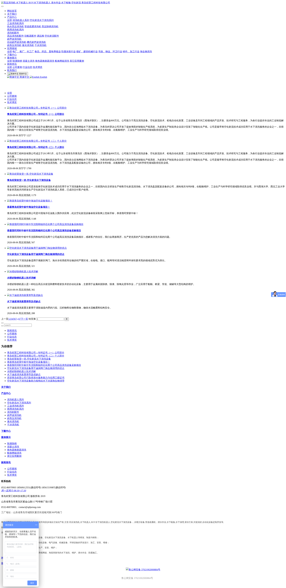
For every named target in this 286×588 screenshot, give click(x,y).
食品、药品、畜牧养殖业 (48, 51)
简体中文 (24, 77)
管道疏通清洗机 (32, 26)
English (43, 77)
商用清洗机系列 (15, 29)
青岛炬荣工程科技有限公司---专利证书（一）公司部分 (35, 352)
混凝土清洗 (29, 61)
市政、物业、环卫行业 (110, 51)
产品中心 (12, 17)
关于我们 (12, 14)
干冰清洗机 (40, 45)
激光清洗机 (28, 45)
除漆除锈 (17, 61)
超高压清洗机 (14, 45)
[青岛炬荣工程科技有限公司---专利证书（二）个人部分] (37, 141)
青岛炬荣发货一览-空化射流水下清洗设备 (29, 359)
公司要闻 (17, 67)
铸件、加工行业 (131, 51)
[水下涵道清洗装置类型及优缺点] (25, 295)
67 (19, 319)
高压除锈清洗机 (50, 26)
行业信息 (27, 67)
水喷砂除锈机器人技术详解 (21, 371)
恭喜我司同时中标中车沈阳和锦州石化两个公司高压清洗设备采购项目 (44, 365)
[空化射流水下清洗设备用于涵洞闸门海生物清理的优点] (37, 248)
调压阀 (40, 36)
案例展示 (12, 57)
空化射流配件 (52, 36)
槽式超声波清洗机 (36, 42)
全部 (9, 20)
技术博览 (37, 67)
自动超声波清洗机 (16, 42)
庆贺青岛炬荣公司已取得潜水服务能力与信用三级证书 (35, 377)
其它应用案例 (77, 61)
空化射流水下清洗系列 (42, 20)
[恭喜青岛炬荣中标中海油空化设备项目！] (29, 200)
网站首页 (12, 11)
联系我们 (12, 70)
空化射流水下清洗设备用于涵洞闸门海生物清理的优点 (35, 368)
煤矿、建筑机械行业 (87, 51)
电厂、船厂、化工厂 (23, 51)
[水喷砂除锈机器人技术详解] (22, 271)
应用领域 (12, 48)
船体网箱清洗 (62, 61)
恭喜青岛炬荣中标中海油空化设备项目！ (28, 362)
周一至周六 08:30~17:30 (13, 490)
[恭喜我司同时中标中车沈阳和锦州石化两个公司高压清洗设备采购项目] (45, 224)
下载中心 (12, 54)
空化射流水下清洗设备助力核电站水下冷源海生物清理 (35, 380)
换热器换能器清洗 (44, 61)
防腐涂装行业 (68, 51)
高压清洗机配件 (15, 36)
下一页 (24, 319)
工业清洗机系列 (15, 23)
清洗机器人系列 (21, 20)
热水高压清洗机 (15, 26)
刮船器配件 (30, 36)
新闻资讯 (12, 64)
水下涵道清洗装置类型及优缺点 (24, 374)
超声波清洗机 (14, 39)
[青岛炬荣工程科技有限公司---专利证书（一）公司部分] (37, 108)
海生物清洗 (146, 51)
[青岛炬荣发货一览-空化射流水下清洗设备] (30, 174)
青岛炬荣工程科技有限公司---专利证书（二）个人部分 (35, 355)
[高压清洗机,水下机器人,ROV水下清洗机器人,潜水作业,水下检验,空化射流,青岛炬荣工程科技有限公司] (143, 2)
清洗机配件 (13, 32)
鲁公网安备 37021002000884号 (144, 569)
